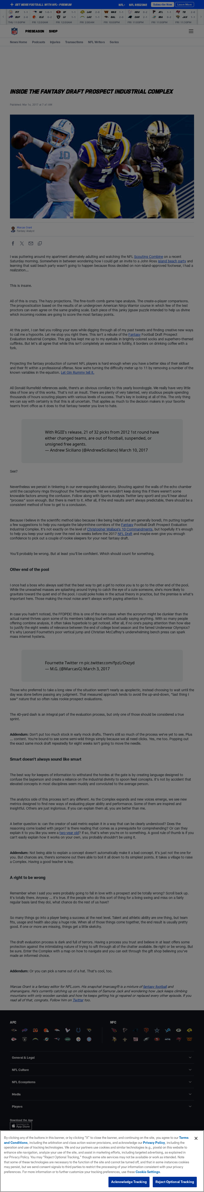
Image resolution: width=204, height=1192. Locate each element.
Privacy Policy (154, 1143)
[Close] (196, 1138)
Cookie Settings (148, 1172)
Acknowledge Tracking (129, 1182)
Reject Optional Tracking (174, 1182)
